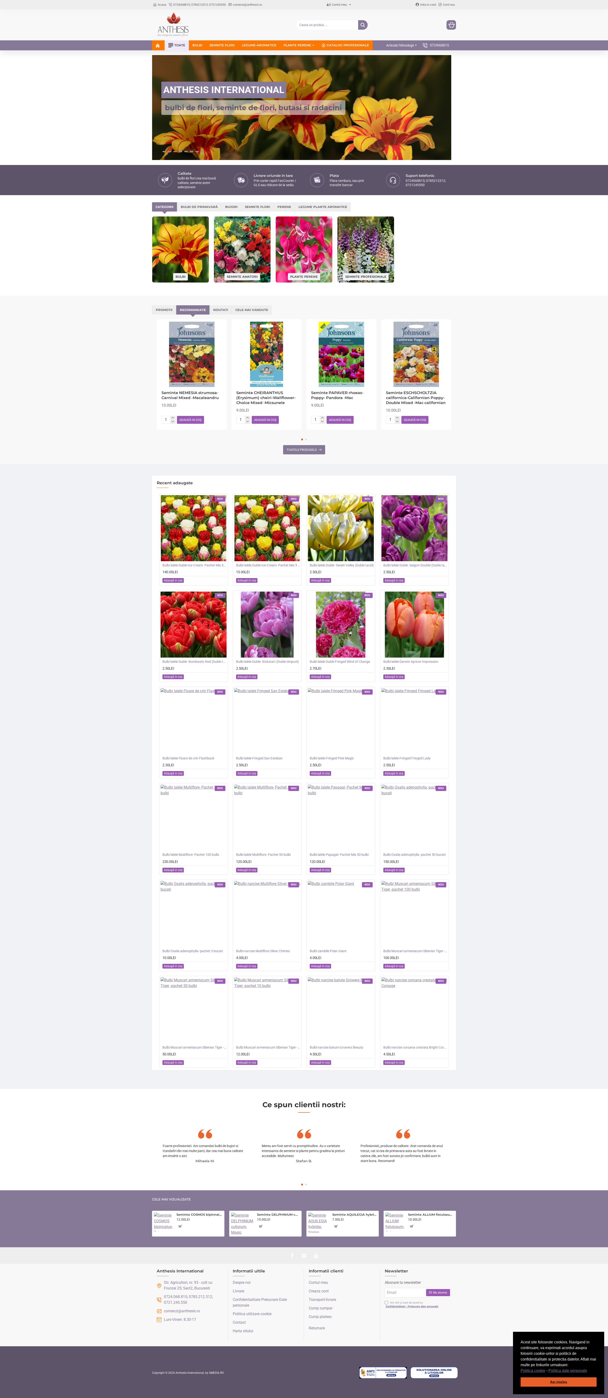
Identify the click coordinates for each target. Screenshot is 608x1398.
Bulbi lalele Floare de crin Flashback (188, 758)
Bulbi (180, 276)
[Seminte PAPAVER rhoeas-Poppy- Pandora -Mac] (341, 354)
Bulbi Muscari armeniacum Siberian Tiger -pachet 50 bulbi (194, 1047)
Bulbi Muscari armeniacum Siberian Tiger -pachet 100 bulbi (415, 951)
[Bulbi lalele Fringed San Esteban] (267, 721)
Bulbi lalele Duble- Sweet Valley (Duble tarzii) (342, 565)
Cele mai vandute (251, 310)
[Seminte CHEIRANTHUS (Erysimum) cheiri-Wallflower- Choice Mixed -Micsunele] (266, 354)
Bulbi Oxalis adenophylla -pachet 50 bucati (414, 855)
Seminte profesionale (365, 276)
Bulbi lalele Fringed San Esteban (259, 758)
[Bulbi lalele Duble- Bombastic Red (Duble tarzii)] (194, 625)
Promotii (164, 310)
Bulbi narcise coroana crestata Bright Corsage (415, 1047)
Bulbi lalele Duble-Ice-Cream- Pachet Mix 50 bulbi (194, 565)
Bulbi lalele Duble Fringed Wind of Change (340, 662)
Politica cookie (533, 1371)
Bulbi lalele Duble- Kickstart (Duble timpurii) (267, 662)
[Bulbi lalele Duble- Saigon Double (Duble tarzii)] (414, 528)
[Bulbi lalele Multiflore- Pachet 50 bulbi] (267, 818)
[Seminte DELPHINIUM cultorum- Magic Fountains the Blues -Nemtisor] (242, 1224)
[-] (173, 422)
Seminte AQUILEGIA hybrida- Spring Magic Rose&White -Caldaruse (354, 1214)
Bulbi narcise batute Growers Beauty (336, 1047)
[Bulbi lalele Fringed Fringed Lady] (414, 721)
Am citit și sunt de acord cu (412, 1304)
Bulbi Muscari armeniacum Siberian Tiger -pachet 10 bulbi (268, 1047)
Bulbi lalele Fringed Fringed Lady (407, 758)
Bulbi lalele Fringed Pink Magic (332, 758)
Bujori (231, 207)
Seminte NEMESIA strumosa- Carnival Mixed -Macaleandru (190, 395)
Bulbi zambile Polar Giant (328, 951)
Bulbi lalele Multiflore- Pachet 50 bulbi (263, 855)
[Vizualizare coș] (451, 25)
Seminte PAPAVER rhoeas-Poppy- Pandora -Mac (337, 395)
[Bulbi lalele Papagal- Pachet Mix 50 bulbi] (341, 818)
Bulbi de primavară (199, 207)
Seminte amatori (242, 276)
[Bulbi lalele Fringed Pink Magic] (341, 721)
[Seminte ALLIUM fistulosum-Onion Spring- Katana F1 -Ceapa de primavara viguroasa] (394, 1222)
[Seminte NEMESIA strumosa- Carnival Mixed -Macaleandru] (191, 354)
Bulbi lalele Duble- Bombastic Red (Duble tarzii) (194, 662)
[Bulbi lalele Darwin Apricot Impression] (414, 625)
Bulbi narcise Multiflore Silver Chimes (263, 951)
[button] (588, 1371)
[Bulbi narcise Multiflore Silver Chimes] (267, 914)
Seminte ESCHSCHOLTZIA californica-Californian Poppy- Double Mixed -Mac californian (416, 398)
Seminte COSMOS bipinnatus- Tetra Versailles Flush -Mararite (199, 1214)
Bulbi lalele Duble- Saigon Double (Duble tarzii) (415, 565)
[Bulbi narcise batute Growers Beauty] (341, 1010)
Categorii (164, 207)
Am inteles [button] (558, 1382)
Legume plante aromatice (323, 207)
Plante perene (304, 276)
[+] (173, 418)
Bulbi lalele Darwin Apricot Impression (410, 662)
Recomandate (193, 310)
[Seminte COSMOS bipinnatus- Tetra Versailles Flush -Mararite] (163, 1222)
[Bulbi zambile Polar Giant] (341, 914)
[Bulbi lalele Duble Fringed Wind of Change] (341, 625)
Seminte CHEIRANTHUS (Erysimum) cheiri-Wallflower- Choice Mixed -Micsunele (266, 398)
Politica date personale (567, 1371)
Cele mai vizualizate (171, 1199)
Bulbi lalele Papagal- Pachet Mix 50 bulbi (339, 855)
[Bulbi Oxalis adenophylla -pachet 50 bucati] (414, 818)
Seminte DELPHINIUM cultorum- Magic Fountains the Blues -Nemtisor (278, 1214)
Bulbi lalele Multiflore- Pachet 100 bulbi (190, 855)
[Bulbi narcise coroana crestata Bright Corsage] (414, 1010)
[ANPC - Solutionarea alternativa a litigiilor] (383, 1373)
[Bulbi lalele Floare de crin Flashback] (194, 721)
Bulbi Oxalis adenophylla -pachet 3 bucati (192, 951)
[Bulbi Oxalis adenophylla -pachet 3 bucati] (194, 914)
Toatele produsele (302, 450)
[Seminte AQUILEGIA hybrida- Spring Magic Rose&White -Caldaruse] (318, 1223)
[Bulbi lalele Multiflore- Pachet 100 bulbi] (194, 818)
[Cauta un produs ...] (363, 25)
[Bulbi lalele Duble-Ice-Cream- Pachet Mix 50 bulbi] (194, 528)
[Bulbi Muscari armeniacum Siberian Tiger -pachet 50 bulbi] (194, 1010)
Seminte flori (257, 207)
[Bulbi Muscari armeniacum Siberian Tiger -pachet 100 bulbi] (414, 914)
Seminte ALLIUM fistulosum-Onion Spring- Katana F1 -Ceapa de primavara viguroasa (431, 1214)
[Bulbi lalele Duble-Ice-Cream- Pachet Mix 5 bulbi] (267, 528)
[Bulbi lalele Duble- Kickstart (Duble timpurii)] (267, 625)
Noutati (220, 310)
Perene (284, 207)
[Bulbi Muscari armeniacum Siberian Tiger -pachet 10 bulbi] (267, 1010)
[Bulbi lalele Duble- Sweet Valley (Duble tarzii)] (341, 528)
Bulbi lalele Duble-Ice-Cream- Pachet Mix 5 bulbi (268, 565)
